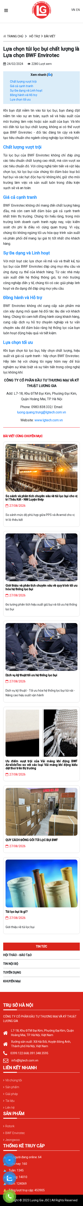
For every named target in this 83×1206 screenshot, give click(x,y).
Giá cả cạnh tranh (21, 86)
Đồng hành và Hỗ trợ (23, 95)
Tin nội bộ (10, 963)
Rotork (9, 1126)
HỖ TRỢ (34, 36)
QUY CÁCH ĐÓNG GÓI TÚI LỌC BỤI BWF (32, 840)
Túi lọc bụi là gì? (17, 911)
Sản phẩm (12, 1087)
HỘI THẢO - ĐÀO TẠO (17, 955)
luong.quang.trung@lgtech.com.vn (41, 412)
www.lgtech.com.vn (48, 420)
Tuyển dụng (12, 972)
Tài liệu (9, 1100)
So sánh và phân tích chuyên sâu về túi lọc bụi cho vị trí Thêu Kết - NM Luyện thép (41, 497)
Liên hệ (9, 1107)
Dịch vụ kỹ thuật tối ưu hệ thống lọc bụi (31, 675)
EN (78, 9)
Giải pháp (11, 1094)
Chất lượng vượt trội (23, 81)
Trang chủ (15, 36)
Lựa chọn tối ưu (20, 99)
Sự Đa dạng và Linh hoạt (26, 90)
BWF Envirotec (15, 1133)
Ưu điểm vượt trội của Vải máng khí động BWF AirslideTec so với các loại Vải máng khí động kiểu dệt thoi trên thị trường (41, 764)
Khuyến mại (12, 981)
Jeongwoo (12, 1140)
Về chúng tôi (13, 1080)
